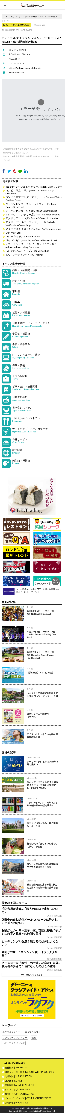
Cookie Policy (46, 1108)
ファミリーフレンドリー (15, 1037)
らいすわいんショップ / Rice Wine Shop (27, 250)
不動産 (16, 293)
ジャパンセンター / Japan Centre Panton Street (31, 240)
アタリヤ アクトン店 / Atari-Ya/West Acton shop (32, 218)
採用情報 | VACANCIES (16, 1102)
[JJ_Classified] (32, 999)
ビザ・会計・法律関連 (25, 388)
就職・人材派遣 (21, 314)
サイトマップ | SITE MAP (17, 1089)
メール (45, 156)
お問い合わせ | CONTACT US (19, 1094)
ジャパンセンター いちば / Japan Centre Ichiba (31, 210)
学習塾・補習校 (21, 335)
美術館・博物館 (21, 462)
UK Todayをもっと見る (31, 974)
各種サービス (19, 441)
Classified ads (13, 1080)
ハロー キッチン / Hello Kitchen (23, 236)
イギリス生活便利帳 (30, 17)
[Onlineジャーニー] (32, 5)
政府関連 (17, 451)
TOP (61, 1100)
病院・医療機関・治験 (25, 271)
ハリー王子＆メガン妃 (14, 1043)
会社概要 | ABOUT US (16, 1067)
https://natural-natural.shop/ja (25, 67)
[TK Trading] (32, 494)
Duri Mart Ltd (13, 232)
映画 (34, 1037)
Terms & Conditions (20, 1108)
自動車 (17, 303)
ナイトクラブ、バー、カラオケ (30, 430)
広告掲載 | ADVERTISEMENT (19, 1085)
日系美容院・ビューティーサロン (31, 324)
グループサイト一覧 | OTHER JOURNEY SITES (28, 1098)
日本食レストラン (22, 409)
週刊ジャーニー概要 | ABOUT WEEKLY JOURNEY (29, 1072)
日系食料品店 (21, 398)
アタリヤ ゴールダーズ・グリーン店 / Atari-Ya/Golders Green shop (30, 224)
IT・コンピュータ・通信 (26, 356)
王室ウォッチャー (11, 1031)
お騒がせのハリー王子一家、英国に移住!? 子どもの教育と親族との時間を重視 (31, 932)
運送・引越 (25, 282)
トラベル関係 (19, 377)
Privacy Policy (34, 1108)
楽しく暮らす (16, 17)
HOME (6, 17)
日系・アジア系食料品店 (48, 17)
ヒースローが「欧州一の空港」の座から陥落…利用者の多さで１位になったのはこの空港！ (31, 964)
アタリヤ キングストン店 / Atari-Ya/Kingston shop (33, 228)
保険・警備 (20, 367)
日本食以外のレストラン (26, 419)
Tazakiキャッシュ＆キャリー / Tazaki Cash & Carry (34, 186)
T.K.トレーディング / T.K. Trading (24, 254)
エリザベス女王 (32, 1031)
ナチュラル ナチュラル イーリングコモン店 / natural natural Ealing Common (31, 245)
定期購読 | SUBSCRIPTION (19, 1076)
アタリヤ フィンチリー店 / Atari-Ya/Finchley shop (33, 214)
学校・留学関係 (21, 345)
